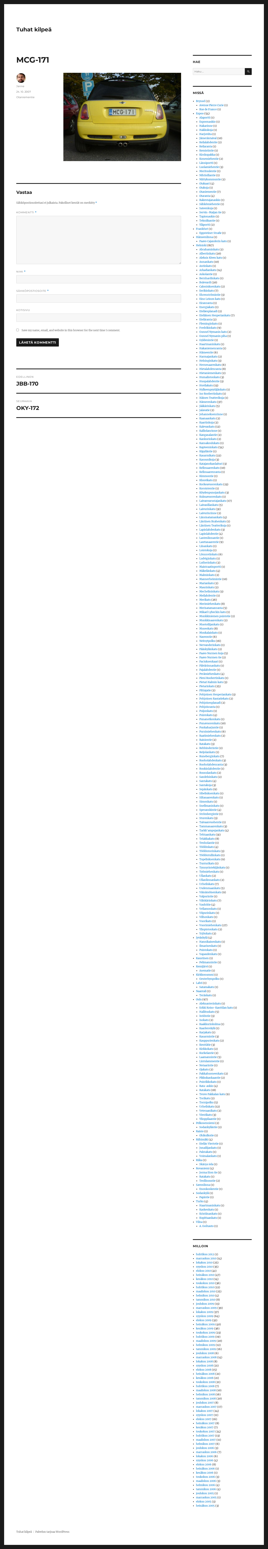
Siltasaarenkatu (209, 797)
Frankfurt (202, 229)
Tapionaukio (207, 216)
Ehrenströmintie (209, 294)
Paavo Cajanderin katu (213, 241)
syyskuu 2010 (204, 1266)
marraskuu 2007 (206, 1407)
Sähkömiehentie (209, 204)
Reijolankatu (207, 752)
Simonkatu (206, 801)
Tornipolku (206, 1102)
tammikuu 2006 (206, 1489)
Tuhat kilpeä (34, 29)
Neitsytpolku (207, 641)
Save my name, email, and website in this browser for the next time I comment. (71, 330)
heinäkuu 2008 (205, 1374)
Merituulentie (207, 171)
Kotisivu (23, 310)
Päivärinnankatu (209, 665)
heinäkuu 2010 (205, 1275)
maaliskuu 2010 (205, 1291)
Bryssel (200, 101)
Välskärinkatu (208, 900)
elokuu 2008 (203, 1369)
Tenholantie (207, 843)
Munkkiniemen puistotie (214, 616)
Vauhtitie (205, 904)
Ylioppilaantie (207, 1119)
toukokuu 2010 (205, 1283)
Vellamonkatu (208, 908)
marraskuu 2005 (206, 1497)
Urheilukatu (206, 884)
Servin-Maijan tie (210, 212)
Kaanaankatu (207, 418)
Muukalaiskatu (208, 632)
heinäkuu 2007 (205, 1423)
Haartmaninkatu (209, 344)
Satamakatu (206, 987)
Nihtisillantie (207, 175)
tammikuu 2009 (206, 1349)
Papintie (204, 1197)
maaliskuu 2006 (206, 1481)
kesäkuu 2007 (204, 1427)
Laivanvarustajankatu (212, 501)
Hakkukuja (206, 130)
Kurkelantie (206, 1053)
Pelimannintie (208, 962)
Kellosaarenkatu (209, 468)
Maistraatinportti (210, 566)
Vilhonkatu (206, 917)
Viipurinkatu (207, 913)
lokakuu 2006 (204, 1456)
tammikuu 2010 (205, 1299)
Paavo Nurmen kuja (211, 653)
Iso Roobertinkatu (210, 393)
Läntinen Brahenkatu (212, 521)
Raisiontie (205, 740)
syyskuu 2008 (204, 1365)
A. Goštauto (206, 1226)
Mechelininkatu (209, 591)
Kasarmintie (207, 1036)
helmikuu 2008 (205, 1394)
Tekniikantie (207, 220)
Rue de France (208, 109)
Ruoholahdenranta (211, 764)
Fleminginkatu (208, 323)
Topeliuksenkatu (209, 859)
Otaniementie (25, 97)
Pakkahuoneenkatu (211, 1073)
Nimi (21, 271)
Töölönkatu (206, 847)
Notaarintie (206, 1065)
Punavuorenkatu (209, 723)
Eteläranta (205, 319)
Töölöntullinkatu (210, 855)
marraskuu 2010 (206, 1258)
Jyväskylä (202, 937)
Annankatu (206, 262)
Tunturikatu (206, 863)
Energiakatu (206, 307)
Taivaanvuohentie (210, 822)
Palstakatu (205, 1152)
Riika (199, 1160)
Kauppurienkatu (209, 1040)
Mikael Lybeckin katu (212, 612)
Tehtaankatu (207, 834)
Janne (20, 86)
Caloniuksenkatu (209, 286)
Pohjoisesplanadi (210, 702)
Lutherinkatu (207, 562)
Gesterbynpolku (209, 979)
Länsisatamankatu (210, 517)
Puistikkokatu (208, 1082)
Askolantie (206, 274)
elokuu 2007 (203, 1419)
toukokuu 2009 (205, 1332)
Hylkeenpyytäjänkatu (212, 389)
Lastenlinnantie (209, 538)
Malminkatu (207, 575)
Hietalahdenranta (210, 369)
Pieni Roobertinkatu (211, 678)
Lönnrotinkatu (208, 554)
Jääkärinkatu (207, 406)
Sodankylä (202, 1193)
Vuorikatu (205, 921)
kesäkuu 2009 (204, 1328)
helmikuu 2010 (205, 1295)
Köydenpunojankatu (212, 492)
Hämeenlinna (204, 237)
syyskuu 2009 (204, 1316)
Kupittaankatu (208, 1218)
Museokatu (206, 628)
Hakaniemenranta (210, 348)
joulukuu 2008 (205, 1353)
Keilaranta (205, 146)
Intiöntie (204, 1016)
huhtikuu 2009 (205, 1336)
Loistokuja (205, 550)
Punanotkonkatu (209, 719)
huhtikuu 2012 (205, 1254)
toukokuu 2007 (205, 1431)
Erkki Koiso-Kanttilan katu (216, 1007)
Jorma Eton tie (208, 1172)
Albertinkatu (207, 253)
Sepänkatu (205, 789)
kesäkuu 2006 (204, 1472)
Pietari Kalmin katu (211, 682)
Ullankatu (205, 876)
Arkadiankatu (207, 270)
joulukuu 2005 (205, 1493)
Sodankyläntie (208, 1127)
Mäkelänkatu (207, 571)
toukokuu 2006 (205, 1477)
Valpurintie (206, 896)
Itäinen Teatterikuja (211, 398)
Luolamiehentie (209, 167)
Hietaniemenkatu (210, 373)
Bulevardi (205, 282)
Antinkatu (205, 266)
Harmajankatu (208, 356)
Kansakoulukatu (209, 443)
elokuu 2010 (203, 1271)
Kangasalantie (208, 435)
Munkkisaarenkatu (211, 620)
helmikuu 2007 (205, 1444)
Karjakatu (205, 1032)
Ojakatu (204, 1069)
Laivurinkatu (207, 509)
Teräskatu (205, 995)
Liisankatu (205, 546)
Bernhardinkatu (209, 278)
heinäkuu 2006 (205, 1468)
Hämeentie (206, 352)
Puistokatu (206, 715)
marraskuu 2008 (206, 1357)
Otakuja (204, 187)
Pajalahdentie (207, 669)
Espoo (200, 113)
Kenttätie (205, 1044)
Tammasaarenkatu (211, 826)
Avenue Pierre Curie (211, 105)
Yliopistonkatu (208, 929)
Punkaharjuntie (209, 727)
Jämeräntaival (208, 138)
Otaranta (204, 196)
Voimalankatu (208, 1156)
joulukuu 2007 (205, 1402)
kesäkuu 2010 (204, 1279)
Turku (200, 1201)
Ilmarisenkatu (208, 946)
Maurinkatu (206, 587)
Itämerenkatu (207, 402)
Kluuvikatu (206, 480)
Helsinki (201, 245)
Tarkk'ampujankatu (211, 830)
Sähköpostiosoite (32, 291)
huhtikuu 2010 (205, 1287)
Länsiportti (206, 163)
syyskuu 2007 (204, 1415)
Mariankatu (206, 583)
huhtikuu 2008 (205, 1386)
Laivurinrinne (208, 513)
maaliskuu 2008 (206, 1390)
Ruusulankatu (208, 772)
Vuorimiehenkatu (210, 925)
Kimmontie (206, 476)
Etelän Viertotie (209, 1143)
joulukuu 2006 (205, 1448)
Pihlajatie (205, 690)
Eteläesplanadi (208, 311)
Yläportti (204, 224)
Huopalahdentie (209, 381)
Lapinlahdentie (208, 533)
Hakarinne (206, 126)
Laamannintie (208, 1057)
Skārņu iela (206, 1164)
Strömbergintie (209, 814)
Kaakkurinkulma (209, 1024)
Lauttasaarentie (209, 542)
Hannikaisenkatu (210, 941)
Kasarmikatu (207, 455)
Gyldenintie (206, 340)
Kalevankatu (207, 426)
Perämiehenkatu (209, 674)
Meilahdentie (207, 595)
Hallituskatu (207, 1012)
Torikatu (204, 1098)
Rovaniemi (202, 1168)
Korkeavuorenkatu (210, 484)
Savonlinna (203, 1185)
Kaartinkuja (206, 422)
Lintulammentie (209, 1061)
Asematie (205, 970)
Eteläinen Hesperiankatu (214, 315)
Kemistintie (206, 150)
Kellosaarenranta (210, 472)
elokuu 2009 (203, 1320)
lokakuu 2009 (204, 1312)
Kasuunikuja (207, 459)
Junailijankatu (208, 1147)
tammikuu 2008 (206, 1398)
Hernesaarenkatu (210, 365)
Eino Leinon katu (210, 299)
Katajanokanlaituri (210, 463)
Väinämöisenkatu (210, 892)
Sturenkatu (206, 818)
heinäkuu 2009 (205, 1324)
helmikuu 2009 (205, 1345)
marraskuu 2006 (206, 1452)
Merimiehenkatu (209, 604)
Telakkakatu (207, 838)
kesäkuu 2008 (204, 1378)
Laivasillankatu (208, 505)
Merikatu (205, 599)
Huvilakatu (206, 385)
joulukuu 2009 (205, 1303)
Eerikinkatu (206, 290)
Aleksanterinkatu (210, 1003)
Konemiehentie (209, 159)
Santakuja (205, 785)
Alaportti (204, 117)
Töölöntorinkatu (209, 851)
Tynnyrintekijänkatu (212, 867)
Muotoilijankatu (209, 624)
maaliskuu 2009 (206, 1341)
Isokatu (204, 1020)
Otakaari (204, 183)
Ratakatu (204, 744)
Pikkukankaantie (209, 1077)
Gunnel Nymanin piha (213, 336)
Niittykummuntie (210, 179)
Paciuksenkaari (208, 661)
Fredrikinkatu (208, 327)
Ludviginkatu (207, 558)
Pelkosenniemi (205, 1123)
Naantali (201, 991)
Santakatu (205, 781)
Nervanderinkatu (210, 645)
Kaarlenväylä (207, 1028)
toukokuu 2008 (205, 1382)
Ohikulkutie (206, 1135)
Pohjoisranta (207, 707)
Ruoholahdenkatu (210, 760)
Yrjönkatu (205, 933)
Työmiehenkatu (209, 871)
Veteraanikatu (208, 1110)
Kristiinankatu (208, 1213)
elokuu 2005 (203, 1501)
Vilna (199, 1222)
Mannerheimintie (210, 579)
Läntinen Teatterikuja (212, 525)
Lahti (199, 983)
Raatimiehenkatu (210, 735)
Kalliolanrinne (208, 430)
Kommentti (26, 212)
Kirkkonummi (205, 974)
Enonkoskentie (208, 1189)
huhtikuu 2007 (205, 1435)
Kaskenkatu (206, 1209)
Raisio (200, 1131)
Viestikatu (205, 1115)
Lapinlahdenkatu (210, 529)
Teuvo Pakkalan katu (212, 1094)
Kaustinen (202, 958)
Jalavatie (204, 410)
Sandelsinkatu (208, 777)
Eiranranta (206, 303)
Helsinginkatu (208, 360)
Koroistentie (207, 488)
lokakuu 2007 (204, 1411)
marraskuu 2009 (206, 1308)
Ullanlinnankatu (209, 880)
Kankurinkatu (208, 439)
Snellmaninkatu (209, 805)
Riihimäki (202, 1139)
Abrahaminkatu (209, 249)
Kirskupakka (207, 154)
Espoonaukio (207, 121)
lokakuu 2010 (204, 1262)
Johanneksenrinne (211, 414)
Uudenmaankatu (209, 888)
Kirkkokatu (206, 1049)
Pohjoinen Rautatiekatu (214, 698)
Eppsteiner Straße (210, 233)
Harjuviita (205, 134)
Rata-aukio (206, 1086)
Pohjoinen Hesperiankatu (215, 694)
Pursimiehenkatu (210, 731)
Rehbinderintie (208, 748)
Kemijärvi (202, 966)
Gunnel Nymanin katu (213, 332)
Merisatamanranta (211, 608)
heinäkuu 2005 (205, 1505)
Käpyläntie (205, 451)
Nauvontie (205, 637)
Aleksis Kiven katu (210, 257)
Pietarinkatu (207, 686)
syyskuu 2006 (204, 1460)
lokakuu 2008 (204, 1361)
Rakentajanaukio (209, 200)
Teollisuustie (207, 1180)
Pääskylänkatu (208, 649)
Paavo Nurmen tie (210, 657)
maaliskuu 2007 (206, 1439)
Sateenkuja (206, 208)
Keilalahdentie (208, 142)
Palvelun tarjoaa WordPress (52, 1531)
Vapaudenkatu (208, 954)
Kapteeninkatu (208, 447)
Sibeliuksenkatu (209, 793)
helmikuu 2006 (205, 1485)
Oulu (199, 999)
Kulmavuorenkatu (210, 496)
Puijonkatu (206, 711)
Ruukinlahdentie (209, 768)
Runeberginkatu (209, 756)
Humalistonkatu (209, 377)
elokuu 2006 (203, 1464)
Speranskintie (208, 810)
